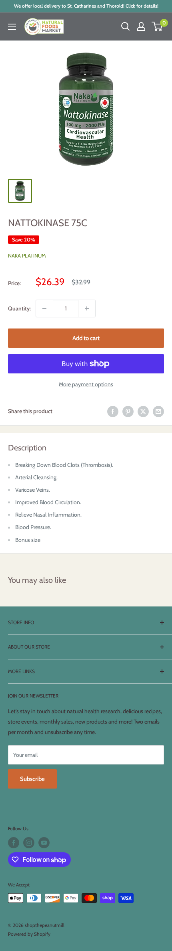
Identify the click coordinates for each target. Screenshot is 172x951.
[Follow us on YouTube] (44, 842)
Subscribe (32, 779)
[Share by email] (158, 411)
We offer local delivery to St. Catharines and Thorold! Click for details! (86, 6)
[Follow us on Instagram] (28, 842)
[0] (157, 26)
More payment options (86, 384)
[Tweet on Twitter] (143, 411)
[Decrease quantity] (44, 308)
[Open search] (125, 26)
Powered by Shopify (29, 934)
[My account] (141, 26)
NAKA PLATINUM (27, 255)
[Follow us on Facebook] (13, 842)
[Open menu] (12, 27)
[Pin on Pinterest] (128, 411)
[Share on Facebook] (112, 411)
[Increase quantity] (86, 308)
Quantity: (19, 308)
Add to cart (86, 338)
